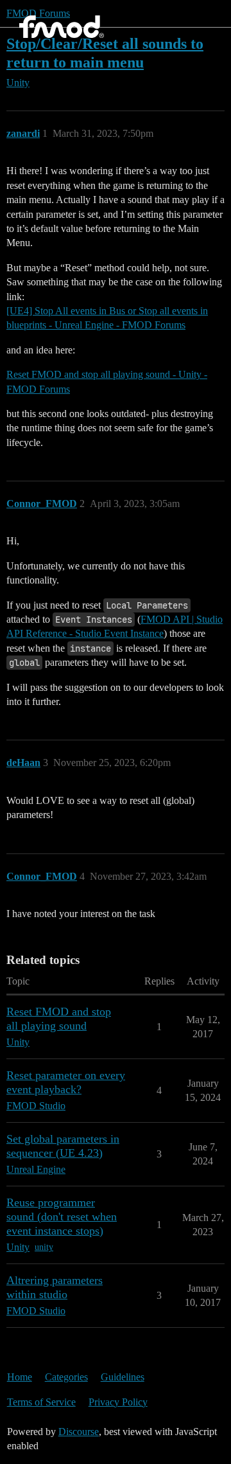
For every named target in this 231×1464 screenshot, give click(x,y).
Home (19, 1376)
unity (44, 1247)
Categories (66, 1376)
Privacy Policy (118, 1402)
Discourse (78, 1431)
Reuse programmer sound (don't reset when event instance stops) (61, 1216)
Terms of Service (41, 1402)
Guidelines (122, 1376)
